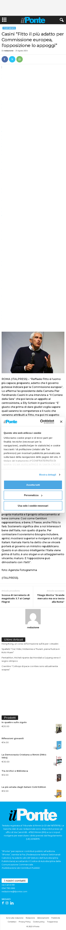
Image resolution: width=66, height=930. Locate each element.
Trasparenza (52, 921)
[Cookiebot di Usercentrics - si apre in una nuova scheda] (41, 422)
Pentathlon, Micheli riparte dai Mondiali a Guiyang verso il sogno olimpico (31, 659)
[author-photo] (33, 616)
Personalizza (31, 495)
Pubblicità (55, 918)
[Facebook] (5, 59)
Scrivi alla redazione (14, 918)
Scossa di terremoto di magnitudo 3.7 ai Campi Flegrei (16, 598)
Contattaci (12, 921)
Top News (9, 28)
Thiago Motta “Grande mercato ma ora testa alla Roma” (50, 598)
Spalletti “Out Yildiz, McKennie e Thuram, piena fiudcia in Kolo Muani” (31, 651)
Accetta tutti (33, 484)
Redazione (30, 918)
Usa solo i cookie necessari (33, 505)
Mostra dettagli (47, 474)
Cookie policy (39, 921)
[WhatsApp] (19, 59)
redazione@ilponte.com (14, 891)
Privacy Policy (25, 921)
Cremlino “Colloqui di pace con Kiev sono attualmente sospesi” (30, 668)
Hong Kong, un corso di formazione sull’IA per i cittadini (30, 643)
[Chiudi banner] (61, 422)
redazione (8, 51)
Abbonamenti (43, 918)
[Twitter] (12, 59)
